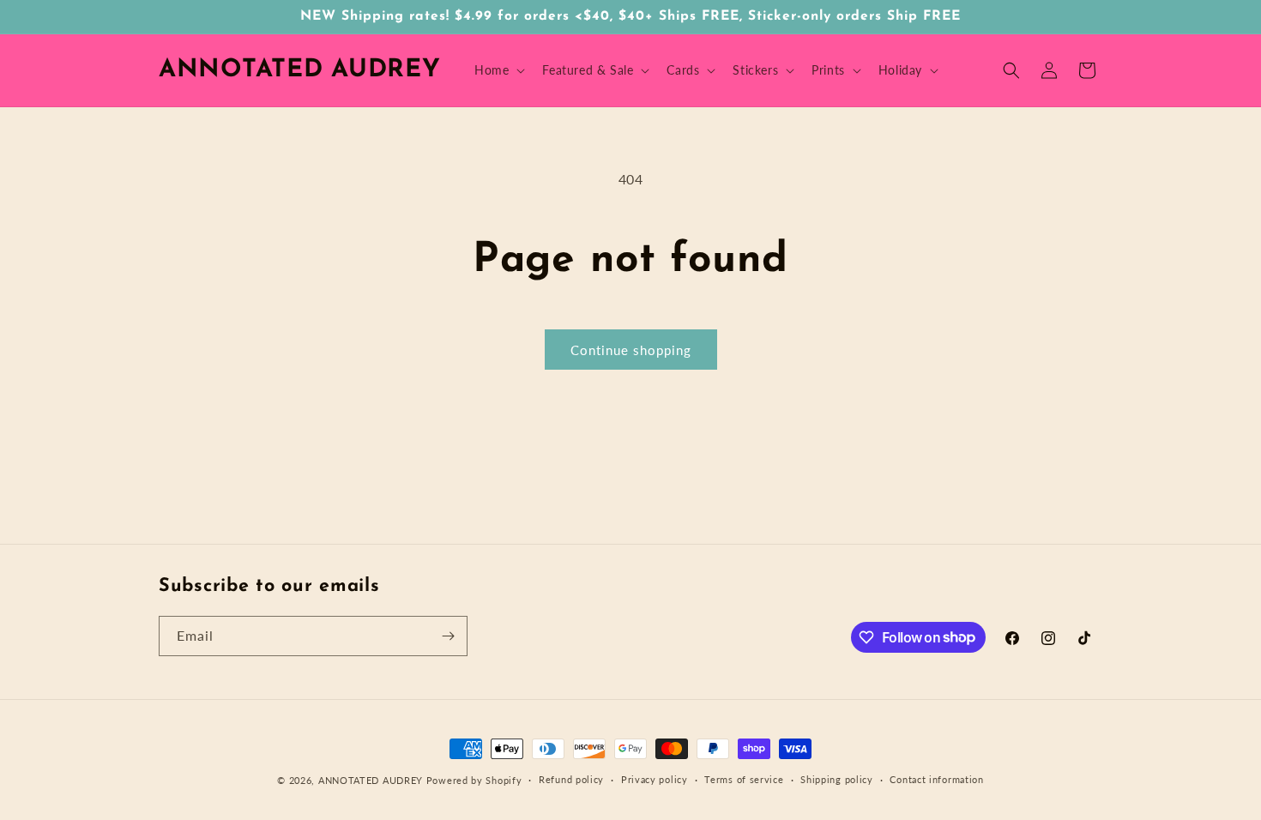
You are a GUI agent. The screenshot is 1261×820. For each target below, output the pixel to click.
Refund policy (571, 779)
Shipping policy (836, 779)
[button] (498, 70)
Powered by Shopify (474, 780)
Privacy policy (654, 779)
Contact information (936, 779)
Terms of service (743, 779)
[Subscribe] (448, 636)
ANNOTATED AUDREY (370, 780)
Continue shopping (630, 350)
